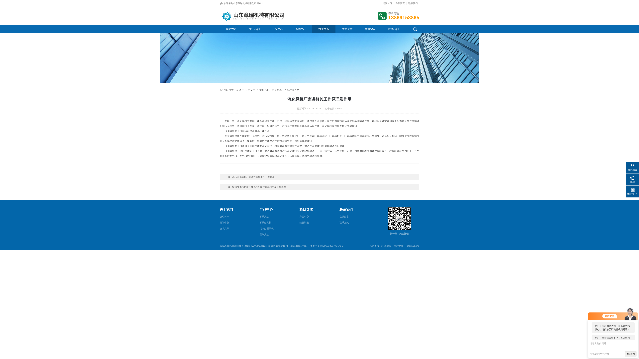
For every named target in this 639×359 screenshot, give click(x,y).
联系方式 (344, 222)
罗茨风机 (264, 216)
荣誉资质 (347, 29)
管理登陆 (398, 245)
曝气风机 (264, 234)
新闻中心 (300, 29)
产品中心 (277, 29)
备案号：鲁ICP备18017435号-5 (326, 245)
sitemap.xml (413, 245)
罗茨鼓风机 (265, 222)
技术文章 (324, 29)
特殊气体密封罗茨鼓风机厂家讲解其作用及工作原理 (259, 187)
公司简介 (224, 216)
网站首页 (231, 29)
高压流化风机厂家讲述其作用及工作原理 (253, 177)
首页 (238, 89)
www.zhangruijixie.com (263, 245)
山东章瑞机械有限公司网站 (247, 3)
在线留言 (400, 3)
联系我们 (413, 3)
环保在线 (386, 245)
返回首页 (387, 3)
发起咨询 (631, 354)
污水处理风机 (267, 228)
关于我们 (254, 29)
